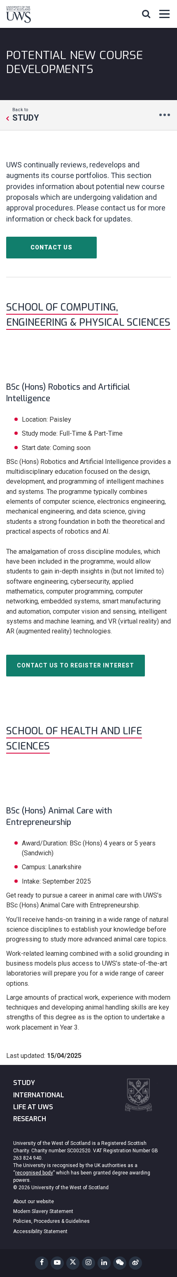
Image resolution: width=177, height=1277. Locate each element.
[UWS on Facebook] (41, 1263)
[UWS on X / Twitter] (72, 1263)
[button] (146, 13)
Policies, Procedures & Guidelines (51, 1221)
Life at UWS (33, 1107)
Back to (25, 114)
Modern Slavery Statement (43, 1211)
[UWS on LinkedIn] (104, 1263)
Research (29, 1119)
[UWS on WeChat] (119, 1263)
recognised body (34, 1173)
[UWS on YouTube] (57, 1263)
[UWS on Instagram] (88, 1263)
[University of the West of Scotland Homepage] (18, 16)
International (38, 1095)
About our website (33, 1201)
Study (24, 1082)
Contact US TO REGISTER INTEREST (75, 665)
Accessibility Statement (40, 1231)
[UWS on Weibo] (135, 1263)
